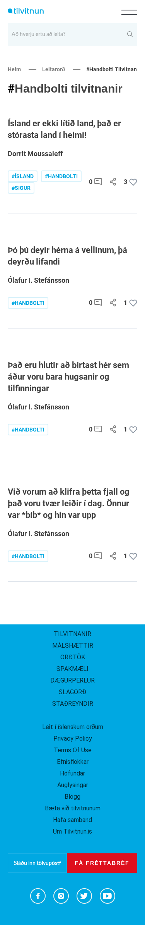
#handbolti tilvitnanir (113, 69)
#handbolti (61, 176)
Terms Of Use (73, 750)
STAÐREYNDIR (72, 703)
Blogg (72, 796)
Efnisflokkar (73, 761)
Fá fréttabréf (102, 863)
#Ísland (23, 176)
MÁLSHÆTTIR (72, 645)
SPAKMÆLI (72, 668)
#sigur (21, 188)
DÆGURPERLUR (72, 680)
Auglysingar (72, 785)
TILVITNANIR (72, 634)
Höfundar (72, 773)
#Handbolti (28, 303)
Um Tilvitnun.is (72, 831)
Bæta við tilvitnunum (73, 808)
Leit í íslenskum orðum (72, 727)
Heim (14, 69)
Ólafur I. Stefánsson (38, 280)
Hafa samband (72, 820)
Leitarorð (53, 69)
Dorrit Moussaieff (35, 154)
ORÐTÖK (72, 657)
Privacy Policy (72, 738)
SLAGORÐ (72, 692)
